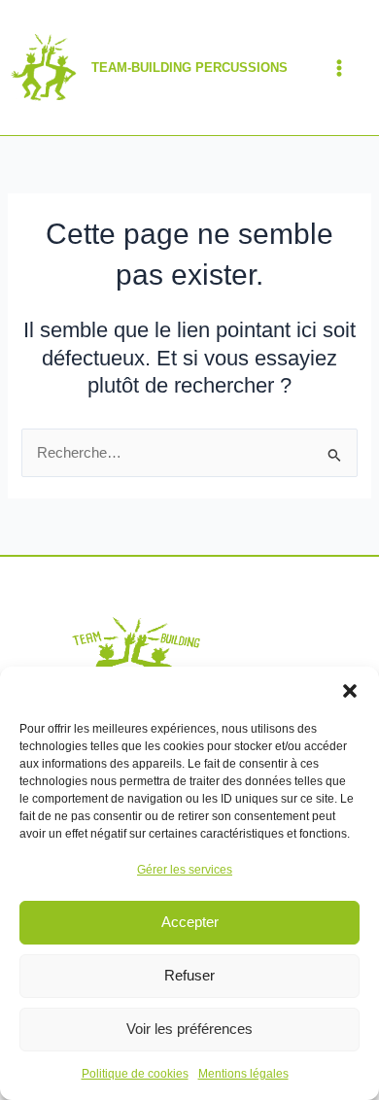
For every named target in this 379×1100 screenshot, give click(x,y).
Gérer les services (184, 870)
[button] (350, 691)
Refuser (189, 975)
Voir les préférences (189, 1028)
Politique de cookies (135, 1074)
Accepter (190, 921)
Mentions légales (243, 1074)
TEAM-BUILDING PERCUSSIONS (189, 67)
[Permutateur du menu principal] (339, 68)
